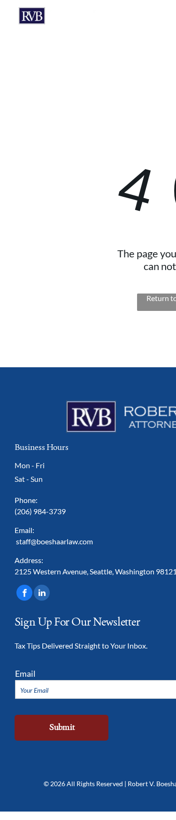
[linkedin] (42, 594)
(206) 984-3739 (40, 511)
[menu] (162, 19)
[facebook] (24, 594)
